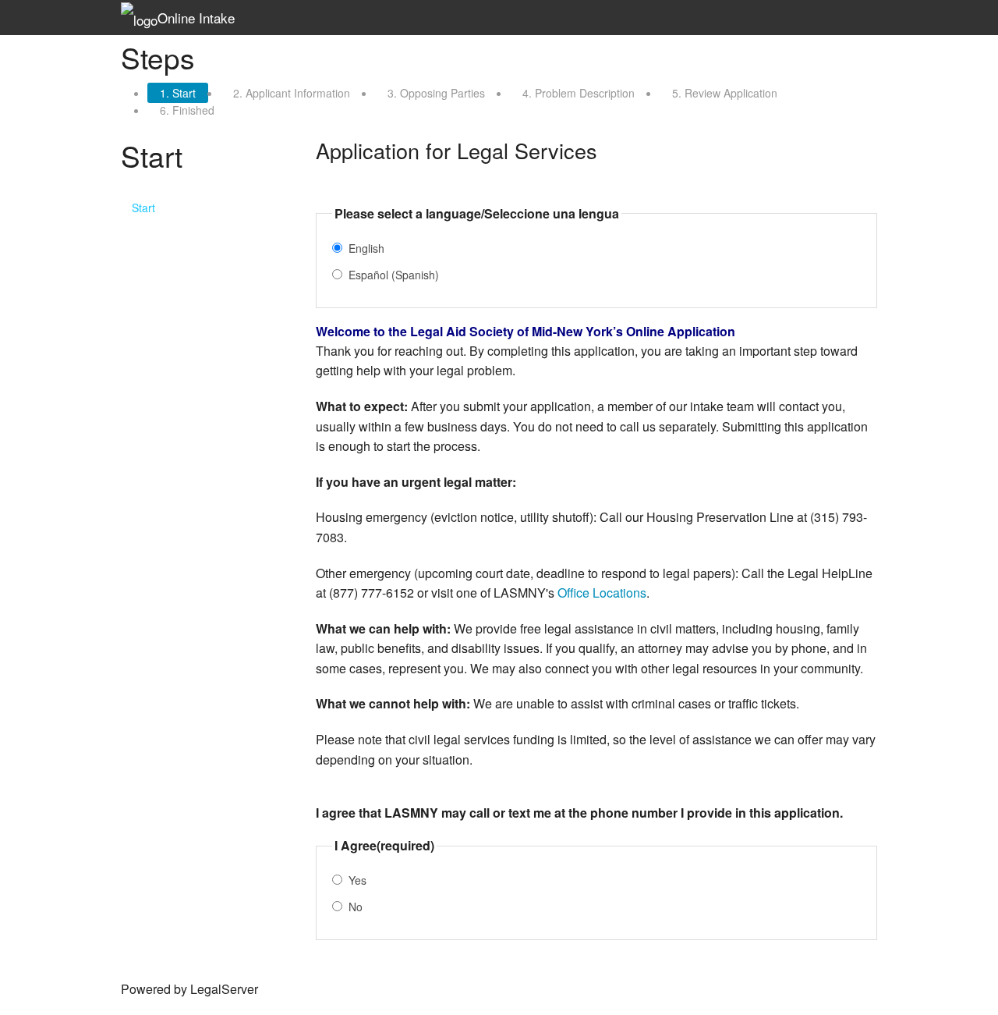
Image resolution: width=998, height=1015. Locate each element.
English (366, 248)
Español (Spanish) (394, 274)
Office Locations (601, 593)
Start (143, 207)
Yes (357, 880)
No (356, 906)
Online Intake (196, 17)
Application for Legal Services (456, 150)
